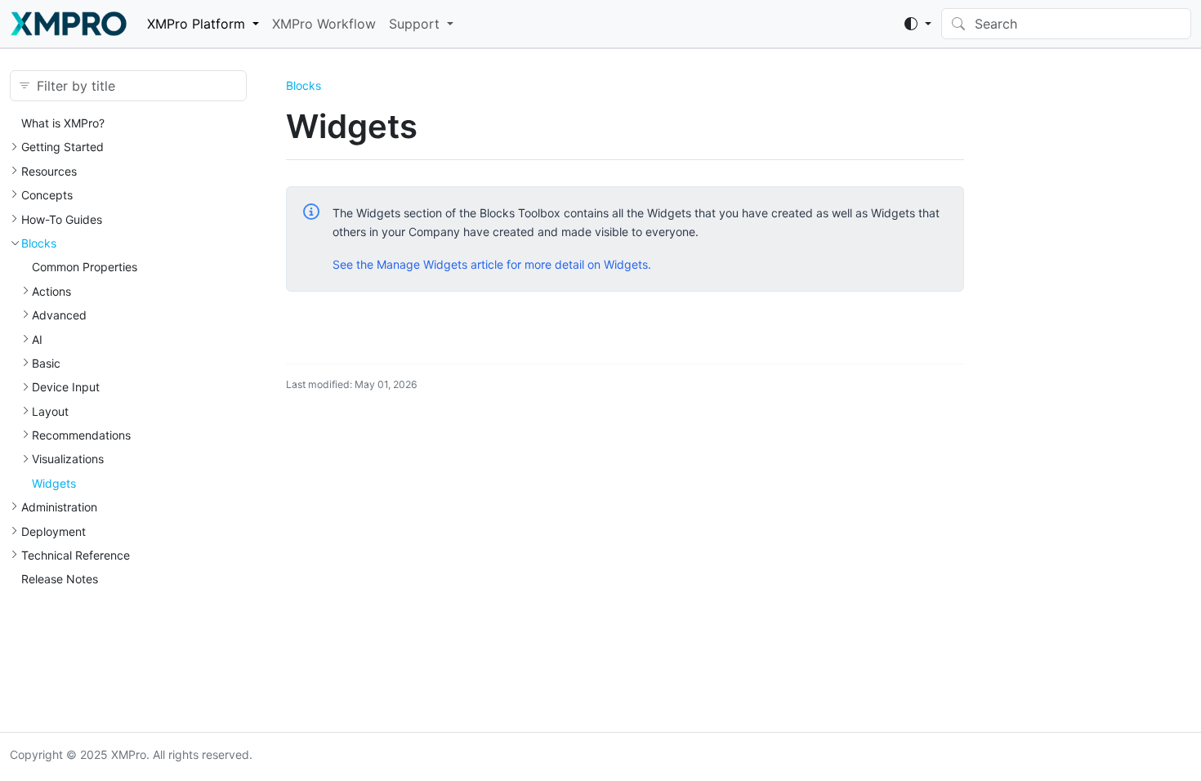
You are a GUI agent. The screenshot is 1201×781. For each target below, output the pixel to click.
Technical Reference (75, 555)
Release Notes (59, 579)
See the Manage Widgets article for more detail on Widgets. (492, 264)
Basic (46, 363)
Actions (51, 291)
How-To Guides (61, 219)
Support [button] (414, 24)
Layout (50, 411)
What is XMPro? (63, 123)
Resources (49, 171)
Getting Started (62, 147)
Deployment (53, 531)
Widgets (54, 483)
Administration (59, 507)
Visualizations (68, 459)
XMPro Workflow (324, 24)
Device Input (66, 387)
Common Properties (84, 267)
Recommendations (81, 435)
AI (37, 339)
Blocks (38, 243)
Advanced (59, 315)
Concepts (47, 195)
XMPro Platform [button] (196, 24)
